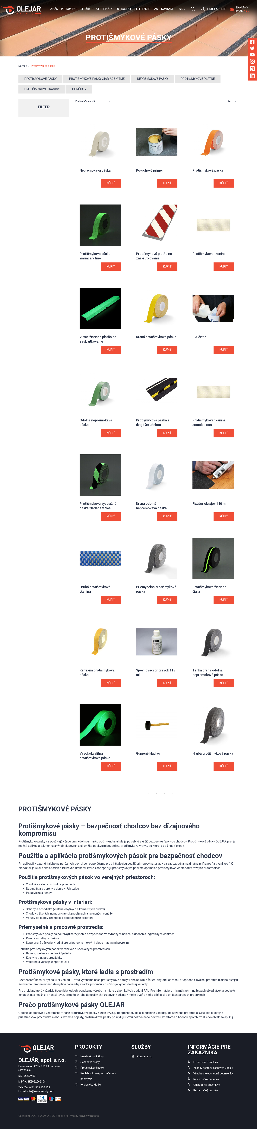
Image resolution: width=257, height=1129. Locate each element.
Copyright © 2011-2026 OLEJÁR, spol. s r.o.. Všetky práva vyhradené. (58, 1115)
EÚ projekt (123, 9)
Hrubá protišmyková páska (212, 753)
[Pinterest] (252, 69)
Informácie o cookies (205, 1062)
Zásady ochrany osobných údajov (213, 1067)
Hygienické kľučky (91, 1084)
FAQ (155, 9)
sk (181, 9)
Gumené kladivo (148, 753)
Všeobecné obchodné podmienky (213, 1073)
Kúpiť (110, 183)
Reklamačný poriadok (206, 1079)
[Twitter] (252, 49)
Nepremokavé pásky (152, 79)
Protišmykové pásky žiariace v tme (97, 79)
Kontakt (167, 9)
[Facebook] (252, 42)
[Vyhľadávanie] (193, 9)
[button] (94, 101)
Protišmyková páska (207, 170)
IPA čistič (199, 337)
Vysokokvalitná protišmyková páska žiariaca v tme (95, 757)
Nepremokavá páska (95, 170)
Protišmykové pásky (40, 79)
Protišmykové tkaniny (42, 89)
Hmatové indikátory (92, 1056)
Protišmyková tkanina (209, 254)
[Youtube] (252, 55)
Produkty (68, 9)
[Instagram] (252, 62)
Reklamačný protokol (205, 1090)
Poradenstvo (144, 1056)
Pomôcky (79, 89)
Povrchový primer (149, 170)
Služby (86, 9)
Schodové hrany (90, 1062)
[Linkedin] (252, 76)
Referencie (142, 9)
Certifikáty (104, 9)
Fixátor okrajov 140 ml (209, 504)
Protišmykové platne (198, 79)
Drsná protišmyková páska (156, 337)
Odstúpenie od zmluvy (206, 1084)
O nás (54, 9)
